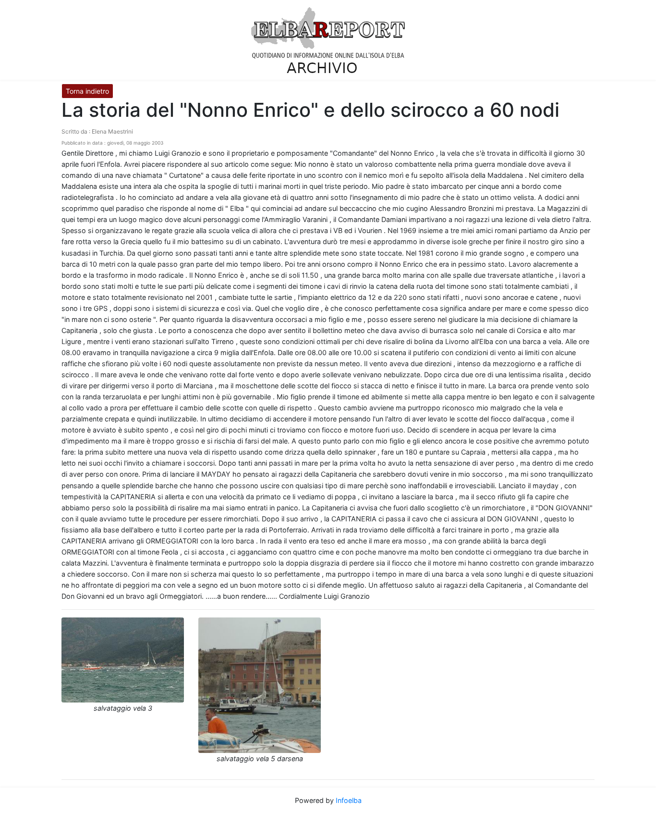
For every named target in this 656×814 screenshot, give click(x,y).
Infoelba (349, 800)
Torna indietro (87, 91)
